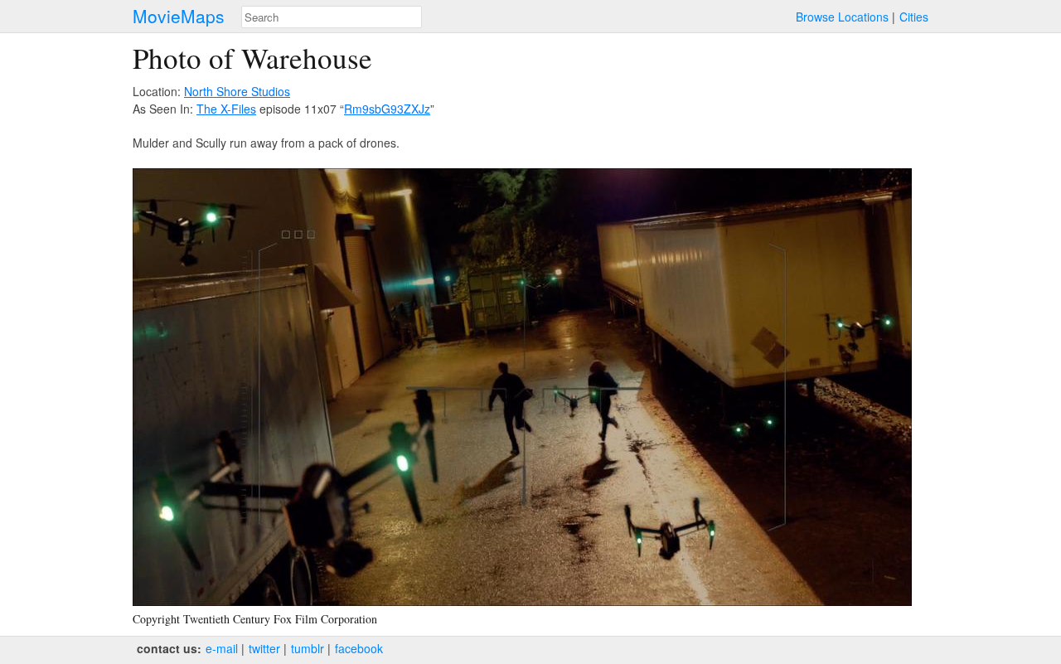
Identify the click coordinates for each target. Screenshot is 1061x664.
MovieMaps (179, 16)
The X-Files (226, 108)
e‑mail (222, 648)
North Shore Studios (237, 91)
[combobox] (331, 17)
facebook (359, 648)
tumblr (307, 648)
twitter (264, 648)
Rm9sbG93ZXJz (387, 108)
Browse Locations (842, 16)
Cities (913, 16)
